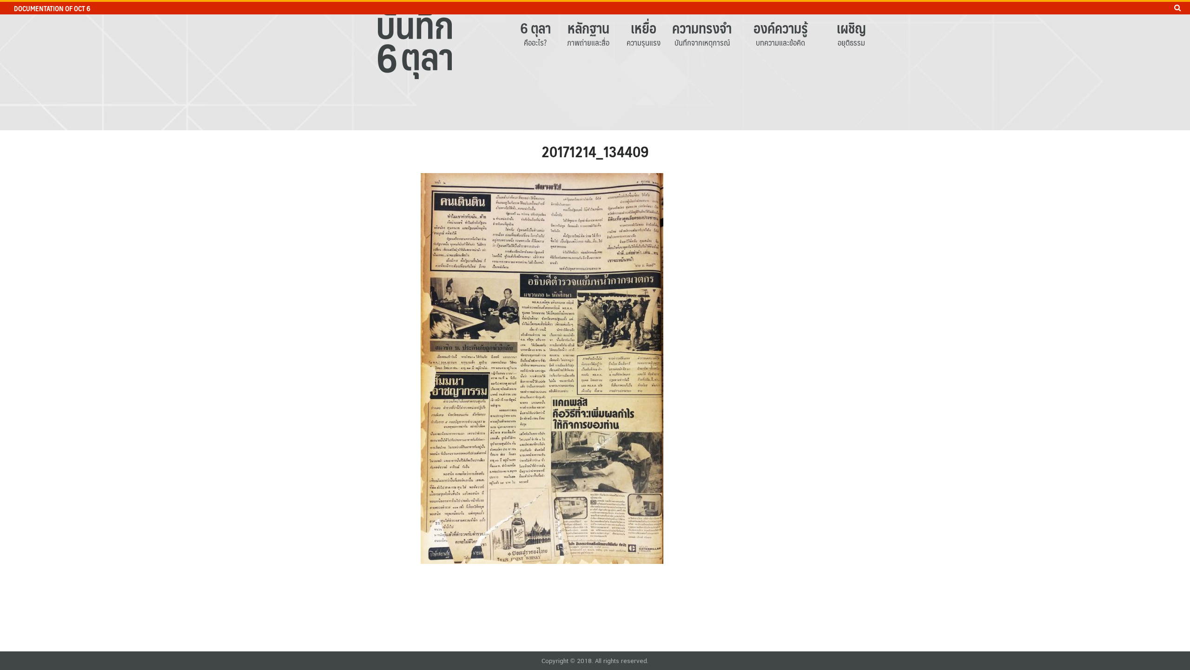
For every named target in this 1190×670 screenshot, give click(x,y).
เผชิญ (851, 28)
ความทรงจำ (702, 28)
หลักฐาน (588, 28)
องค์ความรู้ (781, 28)
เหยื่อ (643, 28)
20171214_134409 (595, 151)
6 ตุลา (535, 28)
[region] (595, 65)
